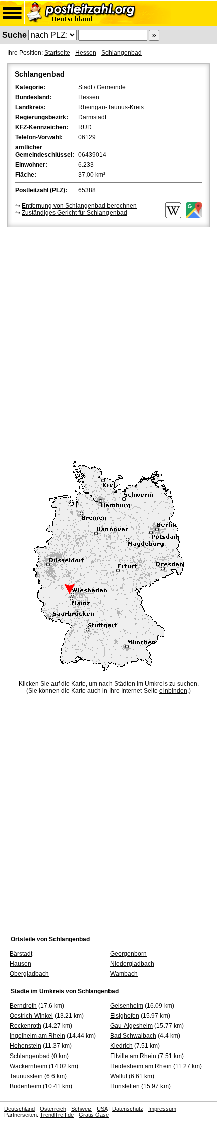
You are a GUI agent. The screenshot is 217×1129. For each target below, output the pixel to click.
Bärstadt (21, 953)
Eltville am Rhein (133, 1056)
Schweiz (81, 1109)
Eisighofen (124, 1015)
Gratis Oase (94, 1115)
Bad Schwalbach (133, 1035)
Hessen (85, 52)
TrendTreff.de (57, 1115)
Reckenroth (25, 1025)
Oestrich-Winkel (31, 1015)
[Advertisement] (108, 342)
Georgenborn (128, 953)
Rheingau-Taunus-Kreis (111, 107)
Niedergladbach (132, 963)
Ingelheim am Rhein (37, 1035)
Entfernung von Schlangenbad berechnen (79, 205)
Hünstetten (125, 1086)
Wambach (124, 973)
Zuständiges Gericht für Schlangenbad (74, 212)
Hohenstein (25, 1045)
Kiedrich (121, 1045)
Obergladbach (29, 973)
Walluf (118, 1076)
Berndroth (23, 1005)
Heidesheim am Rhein (141, 1066)
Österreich (53, 1109)
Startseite (57, 52)
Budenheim (25, 1086)
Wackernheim (28, 1066)
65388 (87, 190)
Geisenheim (126, 1005)
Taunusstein (26, 1076)
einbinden (173, 690)
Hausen (20, 963)
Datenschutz (127, 1109)
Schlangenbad (121, 52)
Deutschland (19, 1109)
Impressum (162, 1109)
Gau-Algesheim (131, 1025)
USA (102, 1109)
